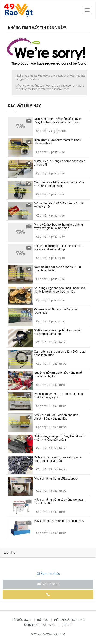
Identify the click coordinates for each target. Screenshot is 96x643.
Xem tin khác (50, 574)
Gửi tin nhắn (50, 584)
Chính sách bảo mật (40, 624)
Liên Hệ (67, 624)
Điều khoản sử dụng (69, 620)
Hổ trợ (42, 620)
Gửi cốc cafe (21, 620)
